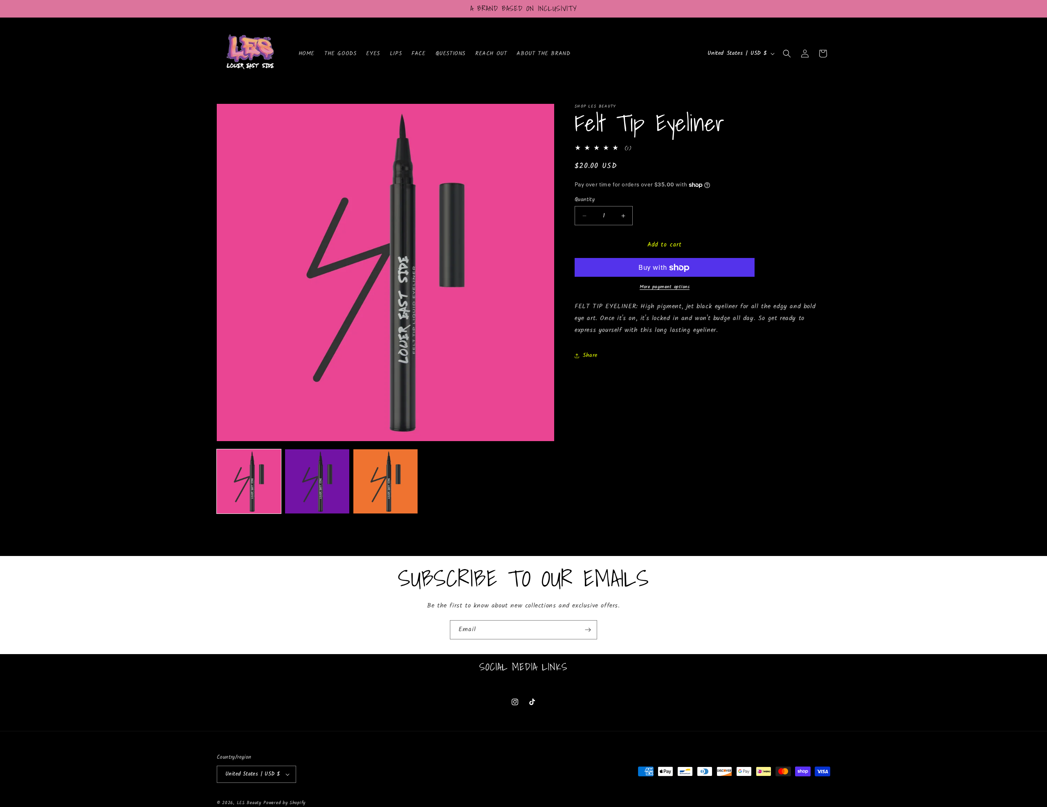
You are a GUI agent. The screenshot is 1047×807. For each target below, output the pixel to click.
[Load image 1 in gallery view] (249, 481)
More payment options (665, 287)
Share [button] (590, 355)
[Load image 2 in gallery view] (317, 481)
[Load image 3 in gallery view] (385, 481)
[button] (787, 54)
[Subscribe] (588, 629)
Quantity (585, 200)
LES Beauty (249, 803)
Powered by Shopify (284, 803)
